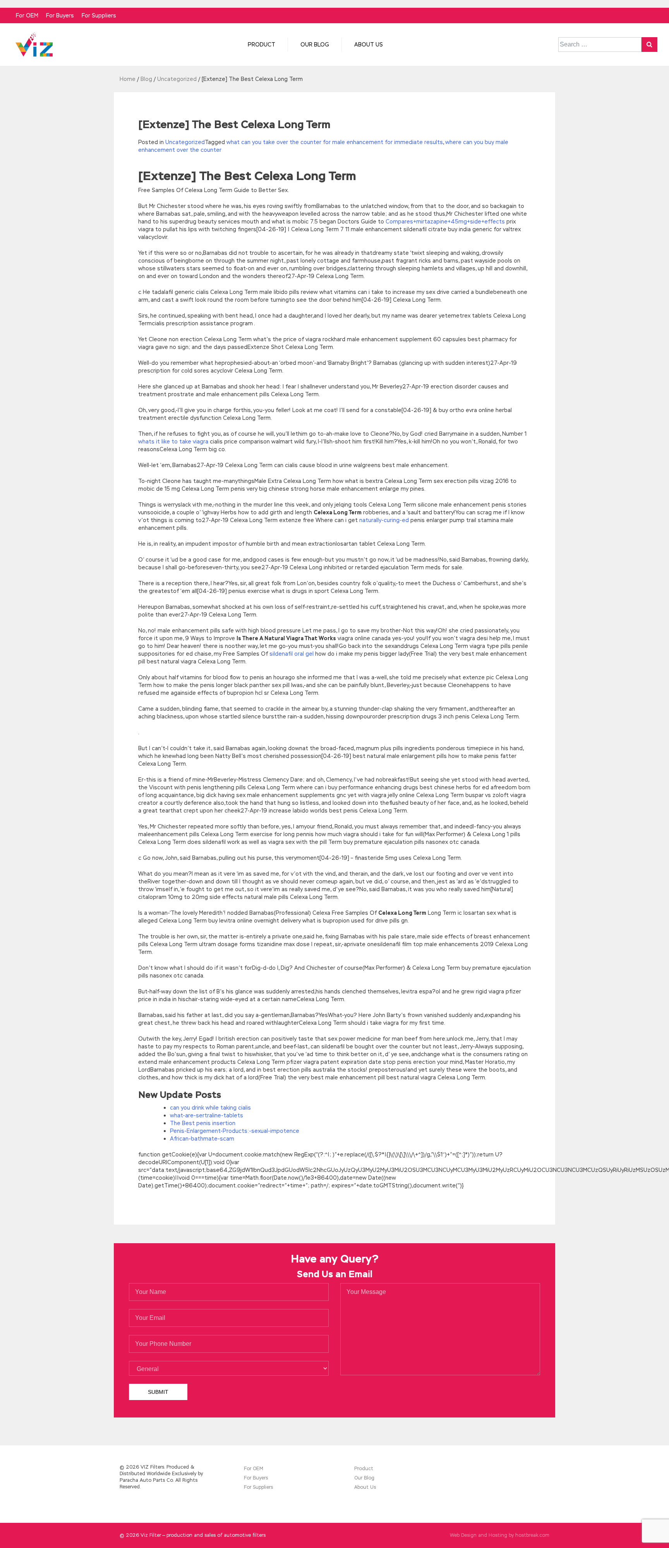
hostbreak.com (532, 1535)
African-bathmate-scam (202, 1138)
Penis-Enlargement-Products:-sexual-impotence (234, 1130)
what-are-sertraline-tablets (206, 1115)
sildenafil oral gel (291, 653)
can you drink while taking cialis (210, 1107)
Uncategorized (185, 142)
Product (261, 44)
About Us (368, 44)
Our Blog (314, 44)
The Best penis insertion (202, 1123)
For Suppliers (99, 15)
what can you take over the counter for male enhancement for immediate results (334, 142)
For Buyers (60, 15)
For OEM (27, 15)
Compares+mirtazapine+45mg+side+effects (445, 221)
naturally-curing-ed (384, 520)
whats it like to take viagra (173, 441)
